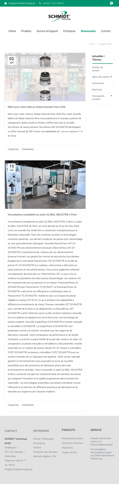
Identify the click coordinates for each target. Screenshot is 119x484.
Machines (97, 89)
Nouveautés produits (98, 98)
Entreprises (28, 149)
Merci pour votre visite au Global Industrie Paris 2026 (36, 106)
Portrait (37, 438)
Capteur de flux (69, 452)
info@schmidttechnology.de (18, 469)
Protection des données (45, 452)
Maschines (67, 447)
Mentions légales (41, 456)
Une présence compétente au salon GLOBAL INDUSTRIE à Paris (42, 214)
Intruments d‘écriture (72, 443)
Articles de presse (97, 69)
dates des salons (101, 76)
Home (92, 44)
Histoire (37, 447)
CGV (54, 456)
